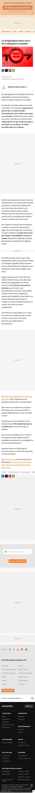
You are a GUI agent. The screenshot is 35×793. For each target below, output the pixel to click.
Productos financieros (25, 673)
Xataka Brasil (6, 774)
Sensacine (21, 729)
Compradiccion (6, 761)
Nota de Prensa (10, 459)
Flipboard (10, 70)
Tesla (14, 31)
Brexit (4, 677)
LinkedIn (26, 649)
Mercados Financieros (9, 669)
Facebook (3, 70)
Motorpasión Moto (23, 745)
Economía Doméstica (8, 673)
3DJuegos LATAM (23, 771)
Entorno (20, 665)
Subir (28, 706)
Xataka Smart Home (8, 724)
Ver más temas (8, 690)
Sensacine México (23, 774)
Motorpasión (22, 742)
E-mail (13, 70)
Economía (5, 665)
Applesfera (5, 722)
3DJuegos (21, 716)
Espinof (20, 732)
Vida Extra (21, 719)
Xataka (4, 716)
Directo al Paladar (7, 742)
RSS (18, 649)
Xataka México (6, 771)
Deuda (4, 684)
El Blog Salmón (22, 755)
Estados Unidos (23, 677)
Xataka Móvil (6, 719)
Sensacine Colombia (24, 777)
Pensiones (7, 31)
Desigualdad (26, 472)
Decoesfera (5, 758)
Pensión (27, 31)
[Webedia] (8, 707)
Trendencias (6, 755)
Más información (7, 791)
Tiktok (21, 31)
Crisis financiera (23, 680)
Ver (18, 561)
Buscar (32, 698)
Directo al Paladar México (7, 780)
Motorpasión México (24, 779)
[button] (17, 87)
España (4, 680)
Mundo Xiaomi (6, 727)
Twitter (6, 70)
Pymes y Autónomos (24, 758)
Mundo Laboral (14, 472)
